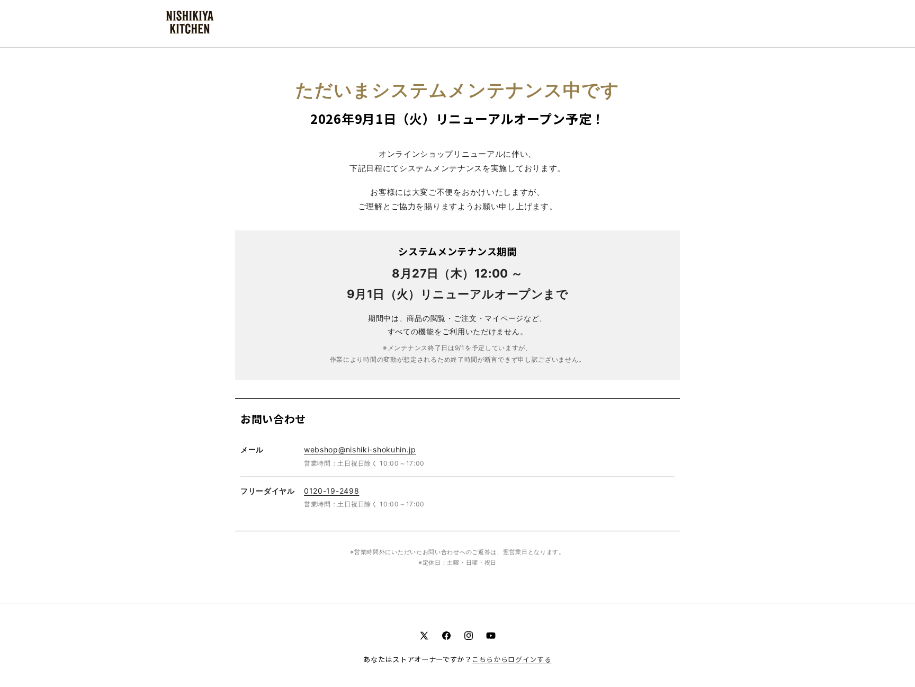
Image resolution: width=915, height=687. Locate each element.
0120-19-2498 (331, 490)
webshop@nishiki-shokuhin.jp (360, 449)
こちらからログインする (512, 659)
